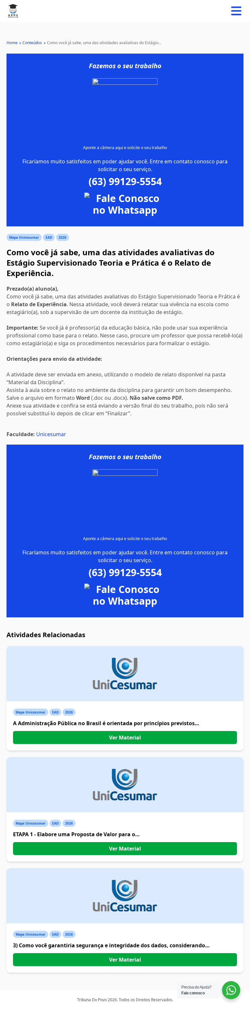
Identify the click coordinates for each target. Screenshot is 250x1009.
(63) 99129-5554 (125, 181)
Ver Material (125, 737)
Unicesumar (51, 434)
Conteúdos (32, 42)
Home (12, 42)
